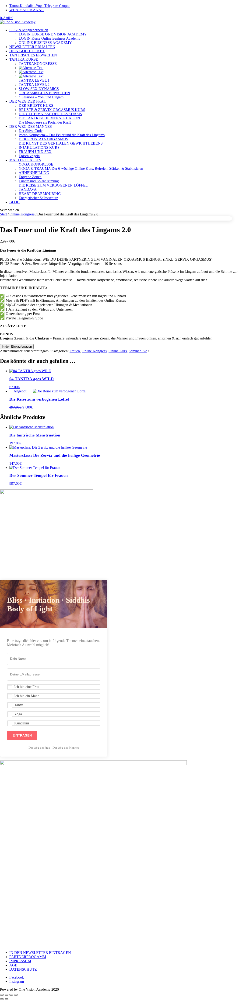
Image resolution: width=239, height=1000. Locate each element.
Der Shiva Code (30, 131)
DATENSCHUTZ (23, 969)
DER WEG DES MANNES (30, 126)
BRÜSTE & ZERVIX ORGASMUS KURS (52, 110)
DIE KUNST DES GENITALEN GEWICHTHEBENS (61, 143)
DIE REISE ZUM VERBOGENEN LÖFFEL (53, 185)
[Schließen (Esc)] (16, 995)
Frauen (75, 351)
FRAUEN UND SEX (35, 152)
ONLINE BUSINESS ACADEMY (45, 43)
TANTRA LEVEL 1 (34, 80)
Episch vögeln (29, 156)
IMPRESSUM (20, 961)
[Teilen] (11, 995)
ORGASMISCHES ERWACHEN (44, 93)
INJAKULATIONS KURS (39, 147)
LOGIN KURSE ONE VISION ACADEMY (53, 34)
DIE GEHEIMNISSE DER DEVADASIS (50, 114)
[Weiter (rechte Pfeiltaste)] (6, 999)
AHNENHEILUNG (34, 173)
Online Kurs (118, 351)
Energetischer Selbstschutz (38, 198)
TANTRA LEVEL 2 (34, 85)
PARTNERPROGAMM (27, 957)
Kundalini (21, 723)
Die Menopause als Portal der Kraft (45, 122)
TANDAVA (28, 189)
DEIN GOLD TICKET (27, 51)
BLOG (14, 202)
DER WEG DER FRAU (27, 101)
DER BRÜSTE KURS (36, 105)
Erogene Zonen (30, 177)
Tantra (19, 705)
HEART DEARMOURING (40, 194)
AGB (13, 965)
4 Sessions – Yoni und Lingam (41, 97)
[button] (53, 687)
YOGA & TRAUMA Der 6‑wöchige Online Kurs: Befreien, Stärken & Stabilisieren (81, 168)
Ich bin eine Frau (26, 687)
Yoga (18, 714)
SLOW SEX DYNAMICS (39, 89)
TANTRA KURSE (23, 59)
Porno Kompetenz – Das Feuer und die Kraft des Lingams (62, 135)
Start (3, 214)
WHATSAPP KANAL (26, 10)
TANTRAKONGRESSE (38, 64)
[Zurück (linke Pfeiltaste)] (2, 999)
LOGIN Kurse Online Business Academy (49, 38)
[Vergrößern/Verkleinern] (2, 995)
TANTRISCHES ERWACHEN (33, 55)
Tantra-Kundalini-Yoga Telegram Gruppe (39, 6)
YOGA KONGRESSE (36, 164)
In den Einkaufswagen (17, 346)
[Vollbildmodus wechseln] (6, 995)
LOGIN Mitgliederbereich (28, 30)
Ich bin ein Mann (26, 696)
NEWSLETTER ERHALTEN (32, 47)
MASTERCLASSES (25, 160)
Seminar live (138, 351)
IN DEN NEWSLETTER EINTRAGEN (40, 953)
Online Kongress (22, 214)
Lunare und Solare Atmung (39, 181)
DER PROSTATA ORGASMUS (43, 139)
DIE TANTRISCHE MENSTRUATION (49, 118)
